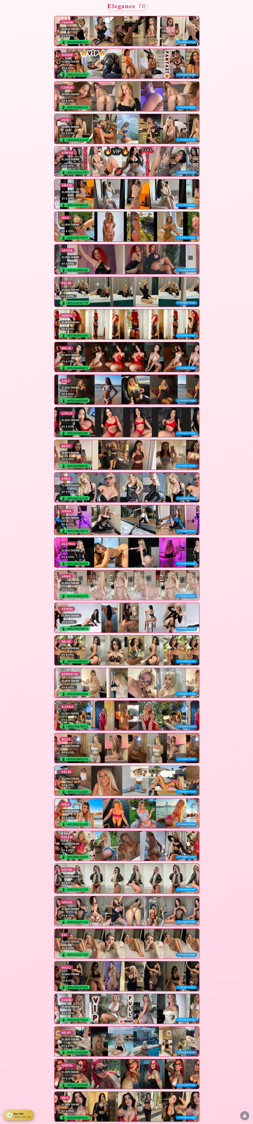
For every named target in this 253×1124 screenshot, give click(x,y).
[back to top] (244, 1115)
